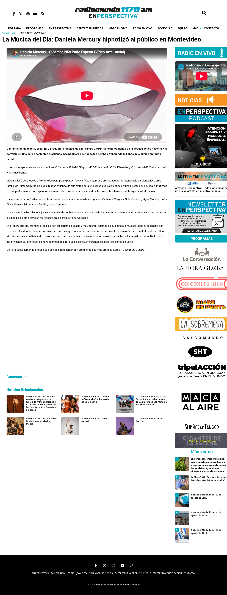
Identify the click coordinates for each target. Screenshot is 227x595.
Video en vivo (118, 28)
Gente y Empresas (90, 28)
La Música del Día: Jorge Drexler (149, 420)
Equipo (182, 28)
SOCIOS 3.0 (107, 573)
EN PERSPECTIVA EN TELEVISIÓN (166, 573)
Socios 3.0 (164, 28)
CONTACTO (189, 573)
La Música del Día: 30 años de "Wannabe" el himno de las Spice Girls (95, 399)
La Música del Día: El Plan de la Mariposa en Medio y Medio (41, 421)
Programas (34, 28)
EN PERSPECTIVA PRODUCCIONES (131, 573)
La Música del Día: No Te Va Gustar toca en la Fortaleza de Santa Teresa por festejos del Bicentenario (151, 400)
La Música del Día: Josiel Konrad (94, 420)
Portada (14, 28)
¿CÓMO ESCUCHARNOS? (88, 573)
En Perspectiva (60, 28)
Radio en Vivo (142, 28)
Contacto (211, 28)
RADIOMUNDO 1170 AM (62, 573)
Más (196, 28)
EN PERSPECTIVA (40, 573)
